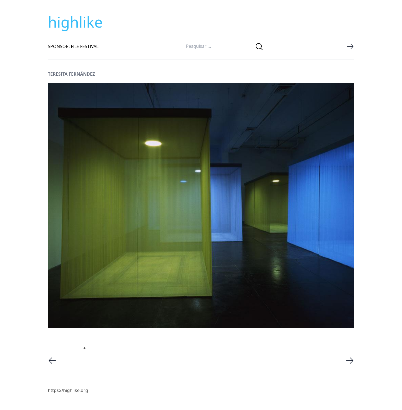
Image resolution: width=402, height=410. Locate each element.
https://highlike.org (68, 390)
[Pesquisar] (259, 46)
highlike (75, 22)
